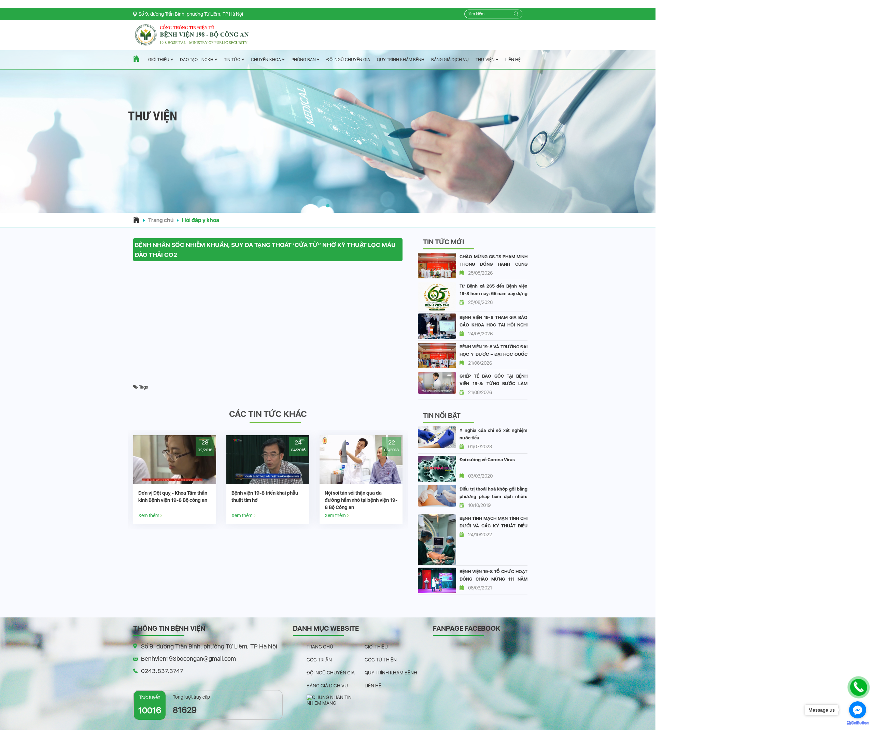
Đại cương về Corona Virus (487, 459)
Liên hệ (513, 59)
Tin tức (232, 59)
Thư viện (486, 59)
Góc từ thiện (381, 659)
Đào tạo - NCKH (197, 59)
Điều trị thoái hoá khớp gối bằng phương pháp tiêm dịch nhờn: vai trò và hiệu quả (493, 496)
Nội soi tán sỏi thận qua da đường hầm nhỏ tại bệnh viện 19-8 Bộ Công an (208, 500)
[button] (327, 205)
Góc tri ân (319, 659)
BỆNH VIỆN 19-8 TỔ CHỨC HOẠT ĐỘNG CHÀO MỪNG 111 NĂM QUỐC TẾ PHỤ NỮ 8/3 (493, 579)
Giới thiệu (159, 59)
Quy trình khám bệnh (400, 59)
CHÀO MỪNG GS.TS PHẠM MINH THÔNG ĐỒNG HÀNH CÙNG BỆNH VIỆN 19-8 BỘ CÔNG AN (493, 264)
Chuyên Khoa (266, 59)
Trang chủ (160, 220)
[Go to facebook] (857, 709)
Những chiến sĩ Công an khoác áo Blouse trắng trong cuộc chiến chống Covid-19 (301, 500)
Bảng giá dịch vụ (450, 59)
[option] (208, 479)
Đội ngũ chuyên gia (348, 59)
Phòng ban (304, 59)
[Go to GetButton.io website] (858, 723)
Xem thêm (183, 515)
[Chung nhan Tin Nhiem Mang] (336, 700)
